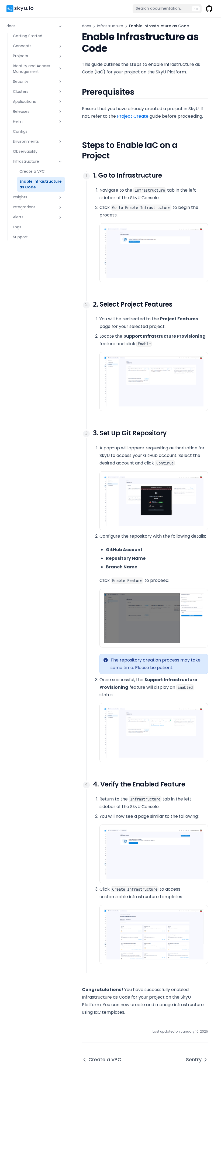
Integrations (24, 207)
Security (20, 81)
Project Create (133, 116)
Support (20, 237)
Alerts (18, 217)
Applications (24, 101)
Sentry (194, 1059)
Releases (21, 111)
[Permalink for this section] (140, 92)
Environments (26, 141)
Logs (17, 227)
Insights (20, 197)
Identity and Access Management (31, 68)
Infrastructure (26, 161)
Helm (18, 121)
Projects (20, 56)
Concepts (22, 46)
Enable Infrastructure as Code (40, 184)
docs (11, 26)
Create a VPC (32, 171)
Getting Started (27, 36)
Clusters (20, 91)
